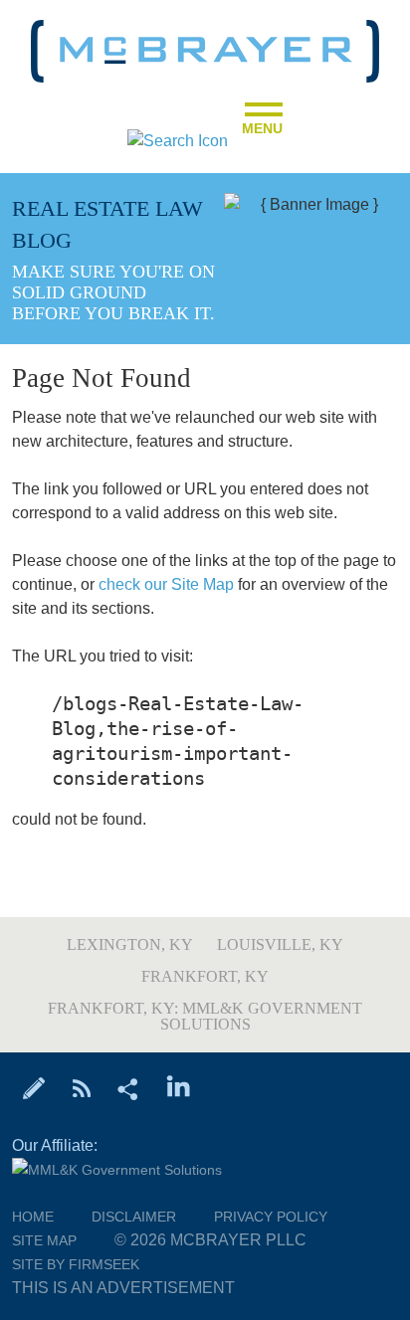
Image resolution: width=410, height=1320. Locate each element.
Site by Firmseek (75, 1264)
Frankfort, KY (205, 976)
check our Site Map (166, 584)
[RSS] (81, 1087)
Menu (262, 122)
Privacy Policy (270, 1217)
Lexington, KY (130, 944)
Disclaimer (134, 1217)
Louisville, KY (280, 944)
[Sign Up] (34, 1087)
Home (33, 1217)
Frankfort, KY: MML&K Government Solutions (205, 1016)
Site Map (44, 1240)
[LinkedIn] (178, 1087)
